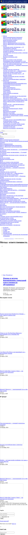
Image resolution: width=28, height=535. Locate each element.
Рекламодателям (7, 233)
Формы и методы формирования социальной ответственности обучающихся (14, 281)
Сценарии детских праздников (11, 119)
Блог (4, 118)
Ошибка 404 (6, 231)
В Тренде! (5, 227)
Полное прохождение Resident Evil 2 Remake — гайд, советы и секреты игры (12, 314)
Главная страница (9, 238)
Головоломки (6, 82)
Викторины (6, 94)
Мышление (6, 80)
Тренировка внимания (13, 184)
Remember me (5, 516)
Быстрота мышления (9, 185)
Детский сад (9, 275)
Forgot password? (4, 521)
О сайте (5, 230)
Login (1, 132)
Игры (4, 58)
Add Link (3, 534)
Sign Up (14, 523)
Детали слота (6, 229)
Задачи (5, 45)
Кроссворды (6, 107)
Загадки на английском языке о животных (11, 444)
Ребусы (5, 36)
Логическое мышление (15, 84)
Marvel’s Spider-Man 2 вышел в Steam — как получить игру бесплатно (11, 371)
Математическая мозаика (15, 83)
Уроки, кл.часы (13, 121)
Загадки (5, 68)
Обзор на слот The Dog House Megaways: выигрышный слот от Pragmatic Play (11, 333)
